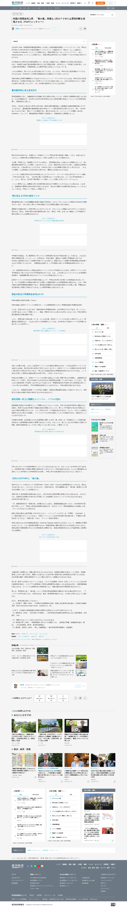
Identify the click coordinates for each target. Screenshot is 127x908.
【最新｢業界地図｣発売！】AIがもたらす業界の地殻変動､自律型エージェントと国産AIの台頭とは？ (24, 770)
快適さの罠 (103, 435)
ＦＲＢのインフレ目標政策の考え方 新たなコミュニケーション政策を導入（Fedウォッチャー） (62, 665)
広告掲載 (60, 895)
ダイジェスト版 (99, 332)
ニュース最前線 (99, 362)
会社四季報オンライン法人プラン (69, 880)
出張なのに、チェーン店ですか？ (104, 340)
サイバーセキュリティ (18, 880)
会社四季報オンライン (36, 880)
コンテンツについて (106, 880)
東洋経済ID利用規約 (70, 899)
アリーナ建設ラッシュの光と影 (101, 396)
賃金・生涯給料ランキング (102, 371)
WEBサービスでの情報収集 (19, 899)
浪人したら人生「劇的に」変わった (104, 349)
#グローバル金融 (22, 636)
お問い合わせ (93, 899)
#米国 (40, 636)
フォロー (55, 28)
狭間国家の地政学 (104, 447)
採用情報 (39, 895)
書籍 (78, 3)
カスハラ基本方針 (83, 899)
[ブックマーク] (81, 29)
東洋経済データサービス (66, 883)
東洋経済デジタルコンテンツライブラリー (41, 886)
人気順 (48, 3)
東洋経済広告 (86, 877)
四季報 (72, 3)
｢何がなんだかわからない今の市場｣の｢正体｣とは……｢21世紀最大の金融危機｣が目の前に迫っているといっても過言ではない (50, 774)
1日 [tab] (97, 328)
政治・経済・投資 (24, 8)
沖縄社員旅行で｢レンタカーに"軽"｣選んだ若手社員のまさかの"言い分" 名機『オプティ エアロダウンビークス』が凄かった (62, 674)
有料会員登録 (100, 3)
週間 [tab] (108, 328)
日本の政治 (98, 353)
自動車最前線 (98, 358)
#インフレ (42, 634)
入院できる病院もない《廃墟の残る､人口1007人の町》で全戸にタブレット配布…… (104, 53)
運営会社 (31, 895)
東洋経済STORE (34, 883)
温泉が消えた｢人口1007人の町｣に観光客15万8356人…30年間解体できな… (104, 62)
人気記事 (94, 44)
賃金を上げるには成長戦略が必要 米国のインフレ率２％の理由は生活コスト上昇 (24, 673)
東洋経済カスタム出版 (88, 880)
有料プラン (104, 883)
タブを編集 (111, 8)
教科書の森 (85, 883)
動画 (52, 3)
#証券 (32, 636)
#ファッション (95, 412)
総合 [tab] (97, 48)
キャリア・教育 (36, 8)
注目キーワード (96, 404)
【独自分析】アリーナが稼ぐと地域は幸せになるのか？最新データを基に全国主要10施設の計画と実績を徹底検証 (92, 818)
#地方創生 (108, 409)
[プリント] (85, 29)
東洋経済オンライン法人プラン (68, 877)
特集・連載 (40, 3)
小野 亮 (17, 28)
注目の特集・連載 (96, 379)
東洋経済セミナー (64, 886)
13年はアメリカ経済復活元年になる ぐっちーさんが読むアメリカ (62, 657)
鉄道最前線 (15, 883)
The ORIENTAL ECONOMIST (38, 877)
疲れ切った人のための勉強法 (106, 423)
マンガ (58, 3)
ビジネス (15, 8)
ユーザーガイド (105, 888)
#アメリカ (32, 634)
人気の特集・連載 (97, 324)
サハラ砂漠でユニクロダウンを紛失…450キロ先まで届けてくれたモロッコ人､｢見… (104, 88)
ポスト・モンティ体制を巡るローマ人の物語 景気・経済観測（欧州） (23, 657)
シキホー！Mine (34, 888)
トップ (28, 3)
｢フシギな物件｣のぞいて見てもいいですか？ (104, 345)
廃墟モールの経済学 (100, 366)
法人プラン (104, 886)
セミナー (64, 3)
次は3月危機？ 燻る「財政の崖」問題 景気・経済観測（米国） (23, 649)
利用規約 (103, 891)
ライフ (44, 8)
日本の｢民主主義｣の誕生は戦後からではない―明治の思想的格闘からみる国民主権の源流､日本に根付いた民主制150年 (103, 774)
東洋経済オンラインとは (97, 14)
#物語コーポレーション (97, 409)
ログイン (111, 3)
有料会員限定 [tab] (108, 48)
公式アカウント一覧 (49, 895)
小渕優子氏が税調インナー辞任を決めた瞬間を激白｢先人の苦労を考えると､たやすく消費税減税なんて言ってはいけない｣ (76, 774)
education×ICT (16, 877)
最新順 (33, 3)
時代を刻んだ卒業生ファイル (103, 336)
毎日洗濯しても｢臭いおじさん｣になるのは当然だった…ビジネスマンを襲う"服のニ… (104, 70)
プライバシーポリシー (34, 899)
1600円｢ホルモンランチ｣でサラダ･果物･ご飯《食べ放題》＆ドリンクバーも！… (104, 79)
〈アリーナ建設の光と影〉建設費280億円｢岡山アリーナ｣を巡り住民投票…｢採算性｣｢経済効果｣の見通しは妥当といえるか (92, 833)
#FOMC (24, 634)
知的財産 (44, 899)
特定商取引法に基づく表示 (56, 899)
